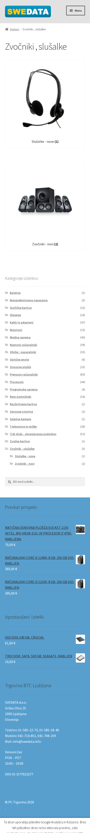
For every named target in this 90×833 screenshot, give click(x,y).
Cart (69, 822)
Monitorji (16, 330)
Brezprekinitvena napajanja (29, 300)
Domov (14, 29)
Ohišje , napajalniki (23, 352)
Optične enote (19, 359)
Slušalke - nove (25, 456)
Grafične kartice (21, 308)
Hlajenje (15, 315)
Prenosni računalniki (24, 374)
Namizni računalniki (23, 345)
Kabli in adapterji (21, 322)
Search (45, 825)
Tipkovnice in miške (23, 426)
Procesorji (17, 382)
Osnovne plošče (20, 367)
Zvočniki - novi (25, 464)
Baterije (15, 293)
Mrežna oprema (20, 337)
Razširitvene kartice (23, 404)
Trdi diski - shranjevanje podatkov (33, 434)
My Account (15, 825)
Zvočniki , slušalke (22, 449)
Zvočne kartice (20, 441)
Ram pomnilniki (20, 397)
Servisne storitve (21, 412)
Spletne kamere (20, 419)
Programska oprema (24, 389)
